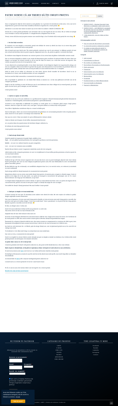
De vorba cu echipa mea (92, 62)
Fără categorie (89, 67)
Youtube (95, 348)
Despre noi (45, 3)
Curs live (58, 350)
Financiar (87, 69)
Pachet (59, 354)
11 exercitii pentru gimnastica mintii (96, 46)
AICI (17, 258)
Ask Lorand (88, 58)
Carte (59, 345)
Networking (88, 76)
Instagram (95, 352)
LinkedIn (96, 350)
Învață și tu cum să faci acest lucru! (17, 271)
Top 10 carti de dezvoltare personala (96, 43)
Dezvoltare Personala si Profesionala (97, 65)
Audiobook (59, 357)
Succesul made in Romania (93, 83)
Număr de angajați (17, 371)
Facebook (96, 345)
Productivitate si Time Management (96, 80)
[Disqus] (40, 301)
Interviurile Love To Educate (94, 71)
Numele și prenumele (18, 357)
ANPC (42, 402)
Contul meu (103, 3)
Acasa (27, 3)
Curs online (59, 359)
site (22, 251)
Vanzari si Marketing (91, 85)
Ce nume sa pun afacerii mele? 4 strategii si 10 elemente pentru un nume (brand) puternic (95, 49)
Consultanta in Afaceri (91, 60)
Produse (35, 3)
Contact (55, 3)
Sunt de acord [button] (17, 401)
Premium (87, 78)
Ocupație (28, 364)
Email (11, 364)
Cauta (100, 16)
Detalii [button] (18, 397)
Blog (63, 3)
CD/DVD (59, 352)
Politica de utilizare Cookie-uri (55, 402)
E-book (59, 348)
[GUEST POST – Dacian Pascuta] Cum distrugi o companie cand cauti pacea (97, 25)
